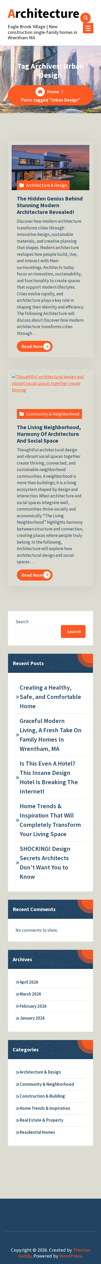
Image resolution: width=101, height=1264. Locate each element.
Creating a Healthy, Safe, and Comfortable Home (50, 696)
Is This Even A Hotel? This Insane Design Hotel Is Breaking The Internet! (49, 777)
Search (22, 622)
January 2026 (32, 1018)
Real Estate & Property (41, 1120)
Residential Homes (37, 1132)
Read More (32, 346)
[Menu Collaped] (88, 28)
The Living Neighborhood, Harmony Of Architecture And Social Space (49, 434)
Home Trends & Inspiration (45, 1108)
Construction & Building (42, 1096)
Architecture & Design (46, 185)
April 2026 (29, 982)
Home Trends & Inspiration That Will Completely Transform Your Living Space (50, 820)
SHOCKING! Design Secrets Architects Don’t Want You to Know (45, 863)
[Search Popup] (85, 18)
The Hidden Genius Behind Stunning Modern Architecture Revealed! (50, 205)
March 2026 (30, 994)
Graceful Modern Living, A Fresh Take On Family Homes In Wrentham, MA (51, 735)
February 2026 (33, 1006)
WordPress (70, 1256)
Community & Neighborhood (53, 414)
